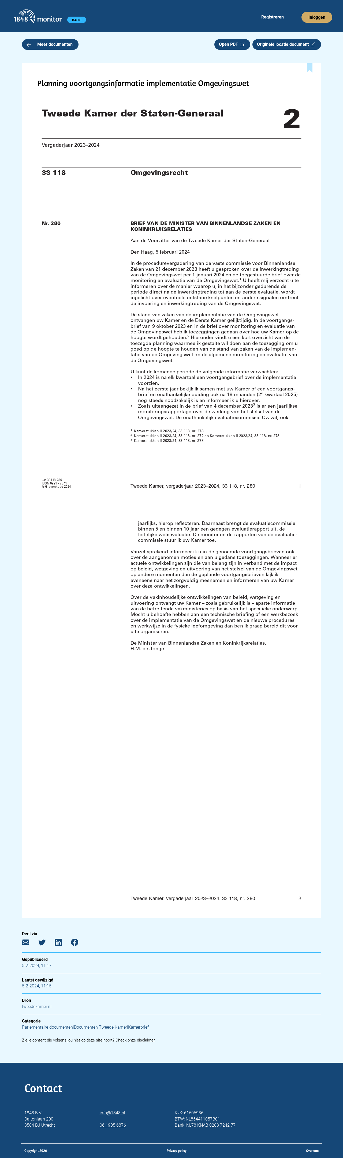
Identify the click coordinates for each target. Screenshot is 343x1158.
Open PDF (229, 44)
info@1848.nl (112, 1112)
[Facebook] (78, 943)
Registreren (272, 17)
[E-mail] (29, 943)
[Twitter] (46, 943)
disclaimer (146, 1040)
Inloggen (316, 17)
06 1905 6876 (113, 1125)
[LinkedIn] (62, 943)
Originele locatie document (284, 44)
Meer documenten (55, 44)
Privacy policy (177, 1151)
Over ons (312, 1151)
